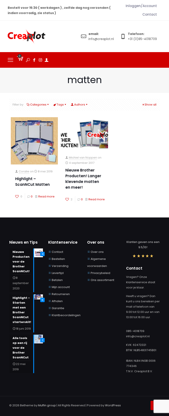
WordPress (113, 405)
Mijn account (61, 287)
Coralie (24, 171)
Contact (57, 252)
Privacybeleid (100, 273)
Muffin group (47, 405)
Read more (46, 196)
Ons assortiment (102, 280)
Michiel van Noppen (83, 157)
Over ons (97, 252)
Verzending (60, 266)
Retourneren (61, 294)
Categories (38, 104)
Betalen (57, 280)
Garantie (58, 308)
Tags (60, 104)
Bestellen (58, 259)
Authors (79, 104)
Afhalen (57, 301)
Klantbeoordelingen (66, 315)
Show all (150, 104)
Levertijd (58, 273)
